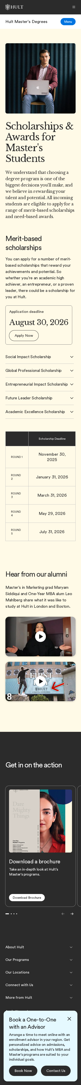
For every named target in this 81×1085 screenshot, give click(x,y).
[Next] (72, 913)
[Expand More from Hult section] (71, 997)
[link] (26, 21)
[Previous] (63, 913)
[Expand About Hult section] (71, 947)
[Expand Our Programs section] (71, 959)
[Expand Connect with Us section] (71, 984)
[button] (23, 335)
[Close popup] (69, 1018)
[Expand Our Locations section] (71, 972)
